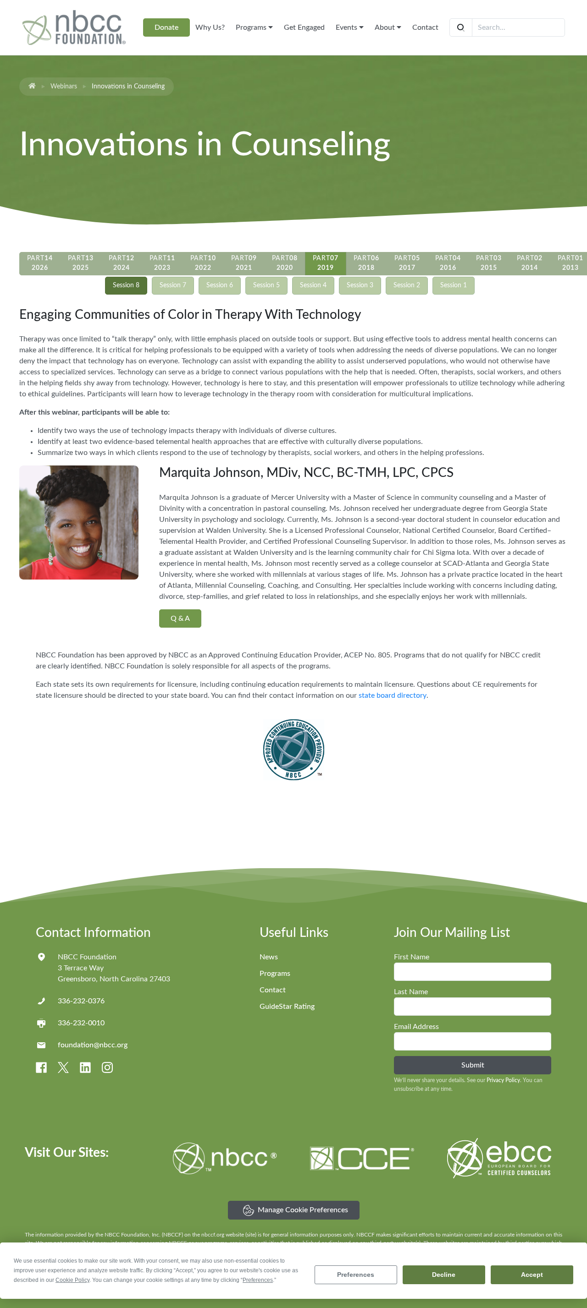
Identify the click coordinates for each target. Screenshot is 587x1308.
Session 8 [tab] (126, 285)
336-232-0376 (81, 1001)
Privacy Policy (503, 1080)
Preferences (355, 1274)
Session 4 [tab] (313, 285)
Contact (425, 27)
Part (40, 263)
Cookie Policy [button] (72, 1280)
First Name (411, 957)
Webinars (63, 86)
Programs (252, 27)
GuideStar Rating (287, 1006)
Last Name (411, 992)
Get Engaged (304, 27)
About (386, 27)
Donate (166, 27)
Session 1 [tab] (453, 285)
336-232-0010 (81, 1023)
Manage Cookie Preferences (303, 1210)
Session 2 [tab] (406, 285)
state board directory (392, 695)
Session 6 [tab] (219, 285)
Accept (532, 1274)
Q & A (180, 618)
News (269, 957)
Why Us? (210, 27)
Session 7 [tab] (173, 285)
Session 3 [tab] (360, 285)
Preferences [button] (258, 1280)
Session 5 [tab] (266, 285)
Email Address (416, 1026)
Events (347, 27)
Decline (443, 1274)
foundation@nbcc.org (92, 1045)
